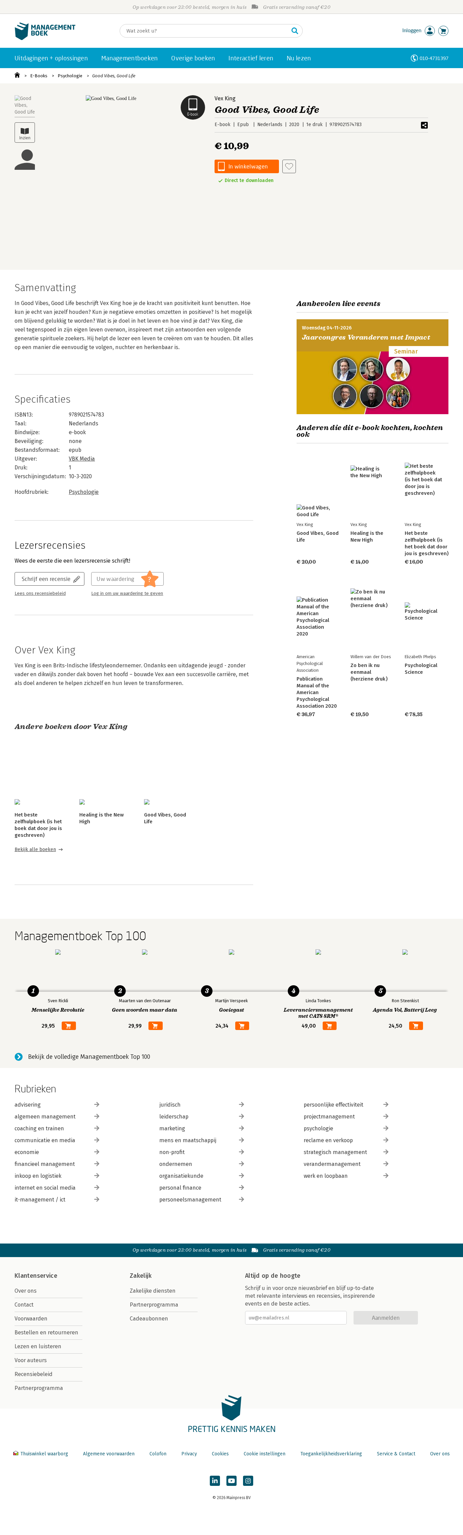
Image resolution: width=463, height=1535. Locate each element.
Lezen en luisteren (38, 1346)
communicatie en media (45, 1140)
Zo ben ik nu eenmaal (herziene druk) (368, 672)
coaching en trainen (39, 1128)
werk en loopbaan (326, 1176)
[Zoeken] (294, 31)
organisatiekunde (181, 1176)
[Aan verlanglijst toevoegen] (289, 166)
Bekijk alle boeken (35, 849)
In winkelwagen (248, 166)
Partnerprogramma (39, 1388)
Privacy (189, 1454)
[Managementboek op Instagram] (248, 1481)
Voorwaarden (31, 1318)
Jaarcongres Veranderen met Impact (366, 337)
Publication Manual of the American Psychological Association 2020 (317, 692)
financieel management (45, 1164)
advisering (28, 1105)
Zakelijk (141, 1275)
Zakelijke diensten (153, 1291)
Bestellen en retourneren (46, 1332)
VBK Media (82, 459)
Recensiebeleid (34, 1374)
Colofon (157, 1454)
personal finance (180, 1188)
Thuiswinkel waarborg (44, 1454)
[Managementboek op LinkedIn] (215, 1481)
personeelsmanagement (190, 1199)
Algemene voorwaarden (109, 1454)
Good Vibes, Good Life (113, 75)
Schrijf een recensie (46, 578)
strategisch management (335, 1152)
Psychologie (70, 75)
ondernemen (175, 1164)
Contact (24, 1304)
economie (27, 1152)
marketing (172, 1128)
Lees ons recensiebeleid (40, 593)
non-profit (172, 1152)
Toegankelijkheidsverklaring (331, 1454)
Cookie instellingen (264, 1454)
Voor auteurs (31, 1360)
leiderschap (173, 1116)
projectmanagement (329, 1116)
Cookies (220, 1454)
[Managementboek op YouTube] (231, 1481)
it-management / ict (40, 1199)
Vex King (225, 98)
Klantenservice (36, 1275)
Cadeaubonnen (149, 1318)
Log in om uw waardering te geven (127, 593)
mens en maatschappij (187, 1140)
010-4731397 (434, 58)
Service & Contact (396, 1454)
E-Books (38, 75)
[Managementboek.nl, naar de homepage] (45, 38)
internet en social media (45, 1188)
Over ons (26, 1291)
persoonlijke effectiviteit (333, 1105)
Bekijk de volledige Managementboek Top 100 (89, 1057)
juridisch (170, 1105)
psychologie (318, 1128)
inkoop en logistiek (38, 1176)
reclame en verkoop (328, 1140)
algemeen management (45, 1116)
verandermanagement (332, 1164)
